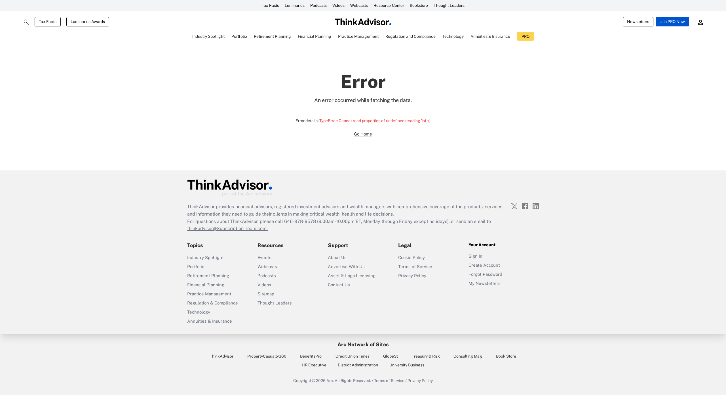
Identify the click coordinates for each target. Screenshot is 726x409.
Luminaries (295, 5)
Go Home (363, 134)
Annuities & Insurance (209, 321)
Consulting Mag (467, 356)
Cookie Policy (411, 257)
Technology (198, 312)
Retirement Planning (208, 275)
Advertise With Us (346, 266)
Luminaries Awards (88, 21)
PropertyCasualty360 (266, 356)
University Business (406, 365)
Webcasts (359, 5)
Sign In (475, 256)
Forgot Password (485, 274)
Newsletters (638, 21)
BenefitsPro (311, 356)
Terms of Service (415, 266)
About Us (337, 257)
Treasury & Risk (426, 356)
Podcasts (318, 5)
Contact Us (339, 284)
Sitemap (266, 293)
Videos (338, 5)
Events (264, 257)
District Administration (358, 365)
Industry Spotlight (205, 257)
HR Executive (314, 365)
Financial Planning (205, 284)
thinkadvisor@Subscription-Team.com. (227, 228)
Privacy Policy (412, 275)
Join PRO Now (672, 21)
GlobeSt (390, 356)
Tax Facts (270, 5)
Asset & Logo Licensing (351, 275)
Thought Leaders (449, 5)
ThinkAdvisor (221, 356)
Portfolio (195, 266)
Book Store (506, 356)
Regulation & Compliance (212, 303)
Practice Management (209, 293)
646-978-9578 (300, 221)
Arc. (330, 380)
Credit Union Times (352, 356)
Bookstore (419, 5)
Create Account (484, 265)
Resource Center (388, 5)
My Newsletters (484, 283)
